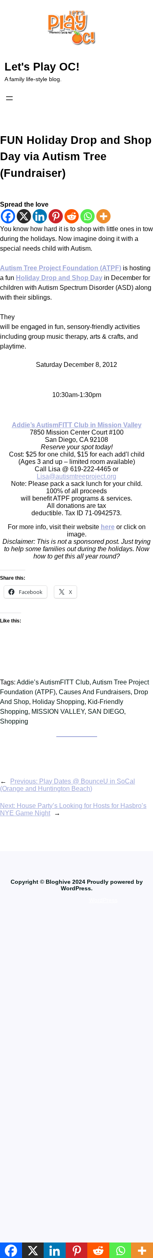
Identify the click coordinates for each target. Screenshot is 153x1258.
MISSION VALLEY (57, 711)
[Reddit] (71, 216)
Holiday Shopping (58, 701)
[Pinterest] (56, 216)
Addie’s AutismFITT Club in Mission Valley (77, 425)
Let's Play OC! (42, 67)
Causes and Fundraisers (95, 692)
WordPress (103, 900)
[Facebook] (8, 216)
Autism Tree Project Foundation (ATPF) (60, 268)
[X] (24, 216)
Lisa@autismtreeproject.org (76, 476)
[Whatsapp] (87, 216)
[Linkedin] (40, 216)
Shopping (14, 721)
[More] (103, 216)
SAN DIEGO (106, 711)
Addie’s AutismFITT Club (53, 682)
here (108, 526)
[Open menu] (9, 98)
